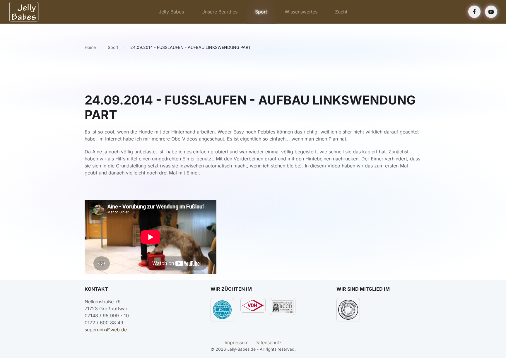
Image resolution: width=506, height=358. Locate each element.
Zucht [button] (341, 12)
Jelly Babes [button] (171, 12)
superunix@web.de (106, 330)
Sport (261, 12)
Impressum (237, 342)
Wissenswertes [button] (301, 12)
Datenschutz (268, 342)
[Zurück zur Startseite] (24, 11)
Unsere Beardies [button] (219, 12)
